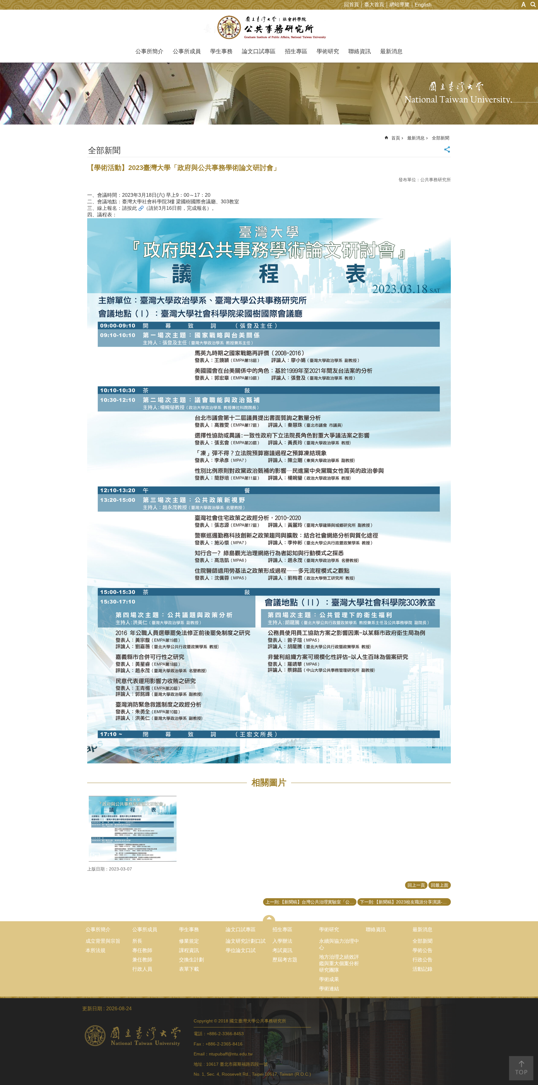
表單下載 (189, 969)
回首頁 (351, 4)
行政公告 (422, 959)
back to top (521, 1068)
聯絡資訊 (359, 51)
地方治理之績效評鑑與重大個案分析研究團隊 (339, 963)
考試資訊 (282, 950)
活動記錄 (422, 969)
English (423, 4)
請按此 (129, 208)
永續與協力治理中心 (339, 944)
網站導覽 (399, 4)
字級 (523, 4)
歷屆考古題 (284, 959)
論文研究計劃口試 (246, 941)
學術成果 (329, 979)
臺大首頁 (374, 4)
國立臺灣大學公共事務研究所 (269, 27)
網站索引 (533, 4)
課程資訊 (189, 950)
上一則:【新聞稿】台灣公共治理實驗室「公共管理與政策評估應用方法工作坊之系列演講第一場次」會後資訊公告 (311, 901)
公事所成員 (187, 51)
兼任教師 (142, 959)
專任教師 (142, 950)
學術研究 (328, 51)
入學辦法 (282, 941)
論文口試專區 (259, 51)
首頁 (395, 137)
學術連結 (329, 988)
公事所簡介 (149, 51)
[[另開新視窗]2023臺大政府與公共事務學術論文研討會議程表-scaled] (133, 829)
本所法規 (96, 950)
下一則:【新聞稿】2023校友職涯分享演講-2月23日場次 (405, 901)
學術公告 (422, 950)
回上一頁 (416, 885)
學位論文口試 (241, 950)
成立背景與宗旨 (103, 941)
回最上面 (439, 885)
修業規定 (189, 941)
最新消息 (391, 51)
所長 (137, 941)
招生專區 (296, 51)
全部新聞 (440, 137)
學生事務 (221, 51)
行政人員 (142, 969)
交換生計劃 (191, 959)
